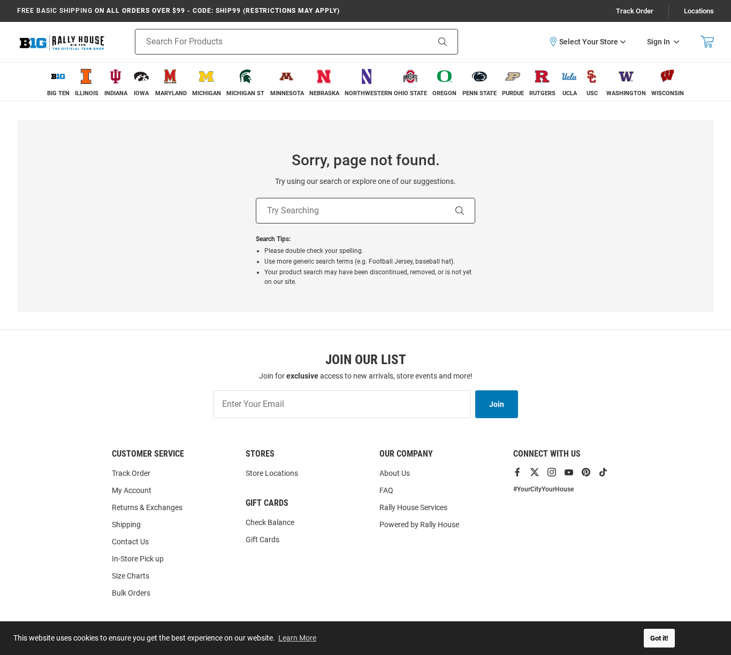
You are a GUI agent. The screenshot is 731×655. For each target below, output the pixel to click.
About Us (394, 473)
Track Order (634, 11)
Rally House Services (413, 507)
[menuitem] (58, 82)
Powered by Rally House (419, 524)
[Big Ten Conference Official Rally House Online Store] (62, 42)
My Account (131, 490)
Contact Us (130, 541)
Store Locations (272, 473)
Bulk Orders (131, 593)
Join (496, 404)
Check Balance (270, 522)
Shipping (126, 524)
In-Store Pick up (138, 558)
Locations (699, 11)
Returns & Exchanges (147, 507)
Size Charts (130, 576)
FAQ (386, 490)
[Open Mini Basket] (707, 42)
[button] (587, 42)
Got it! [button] (659, 638)
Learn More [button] (297, 638)
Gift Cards (262, 539)
